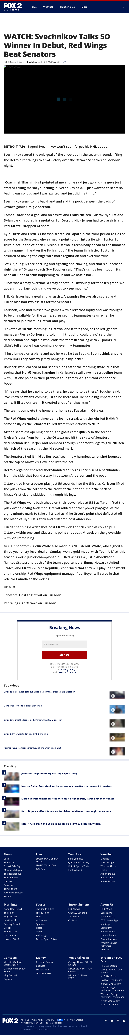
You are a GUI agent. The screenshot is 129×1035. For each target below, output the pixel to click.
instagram (118, 1020)
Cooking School (12, 924)
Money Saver (10, 931)
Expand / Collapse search (123, 6)
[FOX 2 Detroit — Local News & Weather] (14, 7)
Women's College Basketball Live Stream (112, 995)
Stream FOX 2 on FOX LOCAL (47, 860)
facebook (106, 1020)
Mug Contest (10, 916)
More (84, 6)
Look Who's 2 (75, 869)
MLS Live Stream (109, 1004)
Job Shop (105, 924)
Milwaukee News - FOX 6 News (80, 970)
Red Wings (41, 935)
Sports (21, 62)
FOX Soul (40, 869)
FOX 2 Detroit (10, 62)
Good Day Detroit (13, 908)
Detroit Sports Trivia (78, 866)
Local (6, 858)
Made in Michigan (13, 869)
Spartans (40, 924)
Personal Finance (44, 962)
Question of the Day (78, 862)
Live (39, 854)
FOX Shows (74, 908)
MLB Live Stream (109, 976)
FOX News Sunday (13, 892)
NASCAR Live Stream (111, 979)
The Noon (9, 912)
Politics (7, 896)
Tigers (39, 931)
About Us (107, 904)
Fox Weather (107, 877)
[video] (117, 695)
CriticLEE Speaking (77, 912)
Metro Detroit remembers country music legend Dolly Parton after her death (68, 798)
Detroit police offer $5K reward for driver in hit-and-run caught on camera (66, 811)
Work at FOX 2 (108, 916)
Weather (107, 854)
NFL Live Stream (109, 965)
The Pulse (9, 862)
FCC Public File (108, 931)
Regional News (78, 957)
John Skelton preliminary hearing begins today (49, 773)
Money (41, 957)
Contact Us (106, 912)
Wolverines (41, 920)
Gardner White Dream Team (15, 970)
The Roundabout (12, 873)
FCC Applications (109, 935)
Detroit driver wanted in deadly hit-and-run (26, 733)
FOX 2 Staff (106, 908)
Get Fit (7, 927)
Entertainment (78, 904)
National (8, 881)
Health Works (10, 920)
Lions (39, 916)
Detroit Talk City (12, 866)
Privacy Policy (68, 669)
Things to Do (10, 888)
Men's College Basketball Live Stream (112, 989)
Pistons (40, 927)
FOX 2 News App (109, 920)
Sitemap (105, 949)
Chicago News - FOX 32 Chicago (80, 963)
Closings (105, 858)
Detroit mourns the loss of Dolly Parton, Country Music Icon (33, 719)
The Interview (11, 877)
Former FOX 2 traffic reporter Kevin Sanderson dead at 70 (32, 747)
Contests (72, 920)
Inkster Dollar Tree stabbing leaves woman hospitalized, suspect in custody (67, 786)
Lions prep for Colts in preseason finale (23, 705)
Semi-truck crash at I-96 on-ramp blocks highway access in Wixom (61, 823)
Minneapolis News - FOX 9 (78, 977)
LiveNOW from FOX (46, 865)
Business (8, 885)
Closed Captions (109, 939)
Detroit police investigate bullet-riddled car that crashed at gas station (39, 691)
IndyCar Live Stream (111, 983)
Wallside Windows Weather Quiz (13, 963)
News (8, 854)
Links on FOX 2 (11, 939)
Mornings (10, 904)
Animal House (108, 881)
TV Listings (73, 916)
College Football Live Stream (111, 971)
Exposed (8, 979)
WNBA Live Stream (110, 1000)
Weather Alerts (108, 866)
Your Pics (74, 854)
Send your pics (75, 858)
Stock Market (43, 969)
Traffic (104, 869)
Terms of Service (66, 672)
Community (106, 927)
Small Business (43, 973)
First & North (42, 912)
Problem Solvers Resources (109, 944)
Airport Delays (108, 873)
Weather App (107, 862)
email (123, 1020)
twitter (112, 1020)
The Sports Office (45, 908)
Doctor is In (10, 935)
